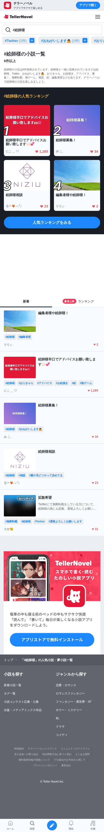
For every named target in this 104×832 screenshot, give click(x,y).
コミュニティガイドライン (75, 748)
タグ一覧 (9, 693)
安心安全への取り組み (26, 754)
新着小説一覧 (12, 685)
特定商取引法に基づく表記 (56, 754)
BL (57, 718)
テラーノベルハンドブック (42, 748)
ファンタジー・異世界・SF (73, 701)
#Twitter (16, 41)
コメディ (61, 735)
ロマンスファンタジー (70, 693)
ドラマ (60, 726)
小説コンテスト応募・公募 (21, 701)
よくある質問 (82, 754)
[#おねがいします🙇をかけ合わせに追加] (85, 40)
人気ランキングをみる (52, 222)
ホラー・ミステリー (69, 710)
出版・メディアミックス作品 (23, 710)
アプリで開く (88, 5)
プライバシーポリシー (45, 765)
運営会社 (66, 765)
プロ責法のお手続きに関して (69, 759)
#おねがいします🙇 (60, 41)
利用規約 (19, 748)
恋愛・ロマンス (66, 685)
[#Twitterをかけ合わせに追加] (33, 40)
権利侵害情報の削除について (34, 759)
